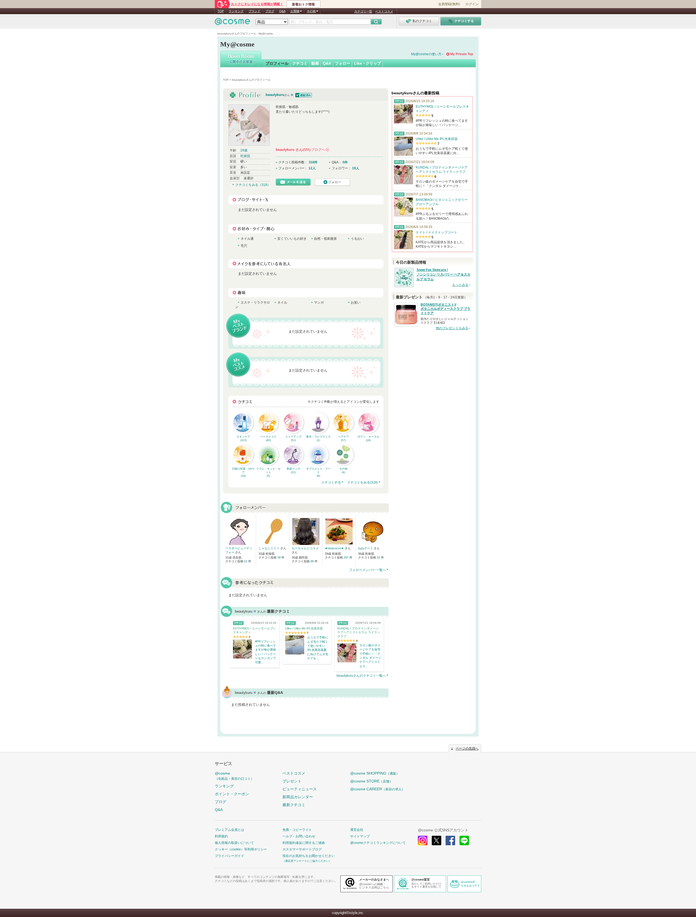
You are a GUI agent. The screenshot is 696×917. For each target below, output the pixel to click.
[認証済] (303, 95)
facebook (450, 840)
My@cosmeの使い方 (426, 54)
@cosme (234, 776)
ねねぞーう (366, 548)
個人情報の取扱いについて (234, 843)
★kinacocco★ (335, 548)
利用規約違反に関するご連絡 (303, 843)
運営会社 (356, 830)
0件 (345, 162)
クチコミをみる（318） (253, 185)
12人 (312, 168)
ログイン (471, 4)
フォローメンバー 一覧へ (367, 570)
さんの (302, 150)
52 (379, 557)
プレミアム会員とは (229, 830)
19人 (355, 168)
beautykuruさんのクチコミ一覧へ (361, 676)
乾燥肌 (245, 156)
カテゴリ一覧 (363, 11)
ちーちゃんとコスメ (305, 548)
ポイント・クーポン (232, 794)
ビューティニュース (299, 789)
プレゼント (292, 781)
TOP (220, 11)
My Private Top (461, 54)
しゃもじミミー (269, 548)
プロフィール (277, 63)
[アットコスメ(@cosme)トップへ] (232, 23)
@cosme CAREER (377, 789)
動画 (315, 63)
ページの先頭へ (467, 748)
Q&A (282, 11)
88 (312, 561)
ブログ (269, 11)
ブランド (254, 11)
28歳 (243, 150)
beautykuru (275, 95)
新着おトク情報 (303, 4)
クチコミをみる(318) (362, 482)
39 (279, 557)
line (464, 840)
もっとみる (460, 285)
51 (246, 561)
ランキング (236, 11)
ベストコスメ (384, 11)
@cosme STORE (371, 781)
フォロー (342, 63)
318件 (313, 162)
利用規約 (221, 836)
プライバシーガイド (229, 856)
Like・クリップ (367, 63)
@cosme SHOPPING (374, 773)
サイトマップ (360, 836)
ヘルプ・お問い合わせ (298, 836)
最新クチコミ (293, 805)
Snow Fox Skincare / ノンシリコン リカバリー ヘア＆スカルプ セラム (443, 274)
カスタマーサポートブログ (302, 849)
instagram (422, 840)
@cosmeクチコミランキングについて (378, 843)
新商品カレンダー (297, 797)
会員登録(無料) (449, 4)
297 (346, 557)
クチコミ (299, 63)
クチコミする (331, 482)
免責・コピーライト (297, 830)
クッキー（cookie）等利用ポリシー (241, 849)
